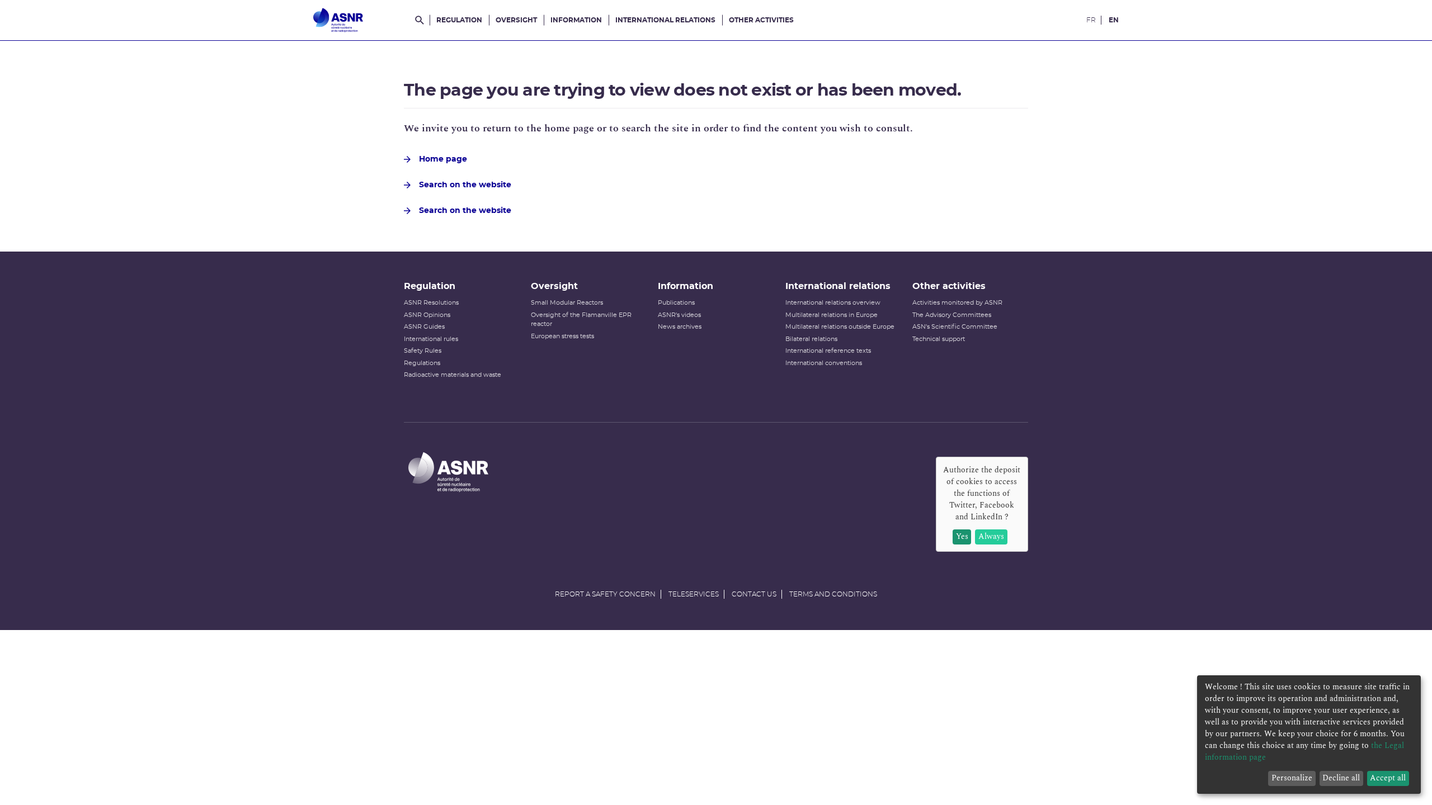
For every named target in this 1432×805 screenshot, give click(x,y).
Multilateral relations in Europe (831, 315)
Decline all (1341, 778)
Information (576, 20)
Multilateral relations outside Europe (839, 327)
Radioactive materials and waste (452, 375)
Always (991, 536)
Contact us (754, 594)
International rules (431, 339)
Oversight (516, 20)
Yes (962, 536)
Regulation (459, 20)
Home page (443, 159)
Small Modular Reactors (567, 303)
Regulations (422, 363)
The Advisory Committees (951, 315)
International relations (665, 20)
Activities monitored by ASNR (957, 303)
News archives (679, 327)
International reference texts (828, 351)
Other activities (761, 20)
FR (1091, 20)
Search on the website (465, 185)
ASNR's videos (679, 315)
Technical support (938, 339)
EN (1114, 20)
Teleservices (693, 594)
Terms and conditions (833, 594)
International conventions (823, 363)
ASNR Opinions (427, 315)
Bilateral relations (811, 339)
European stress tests (562, 336)
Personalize (1291, 778)
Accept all (1388, 778)
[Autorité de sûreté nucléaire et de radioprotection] (338, 20)
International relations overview (832, 303)
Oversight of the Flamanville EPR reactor (581, 320)
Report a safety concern (605, 594)
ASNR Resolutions (431, 303)
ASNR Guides (424, 327)
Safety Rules (422, 351)
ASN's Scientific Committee (954, 327)
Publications (676, 303)
